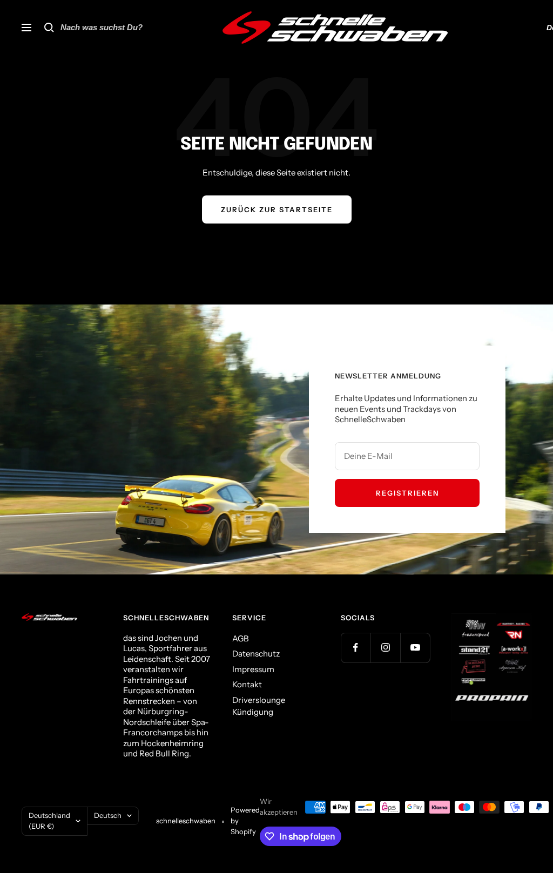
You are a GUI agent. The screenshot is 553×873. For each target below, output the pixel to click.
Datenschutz (256, 653)
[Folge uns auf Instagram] (385, 647)
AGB (240, 638)
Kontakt (247, 684)
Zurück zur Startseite (277, 209)
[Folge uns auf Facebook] (355, 647)
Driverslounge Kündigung (258, 706)
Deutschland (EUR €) (49, 820)
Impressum (253, 669)
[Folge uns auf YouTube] (415, 647)
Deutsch (108, 815)
